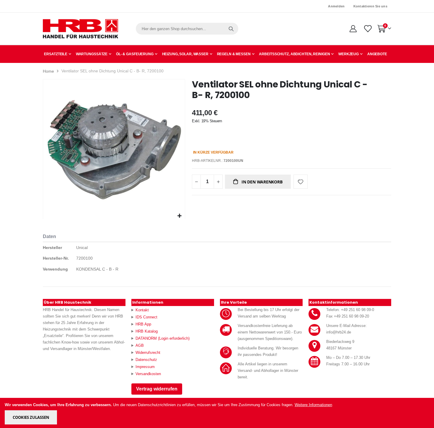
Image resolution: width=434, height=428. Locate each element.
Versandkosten (148, 374)
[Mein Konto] (353, 28)
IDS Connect (146, 317)
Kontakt (142, 310)
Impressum (145, 366)
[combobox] (187, 29)
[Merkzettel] (367, 28)
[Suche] (231, 29)
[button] (179, 216)
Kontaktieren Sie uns (370, 6)
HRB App (143, 324)
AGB (140, 345)
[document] (217, 412)
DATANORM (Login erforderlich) (163, 338)
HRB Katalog (147, 331)
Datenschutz (146, 359)
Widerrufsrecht (148, 352)
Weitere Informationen (313, 405)
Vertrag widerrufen (156, 388)
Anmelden (336, 6)
